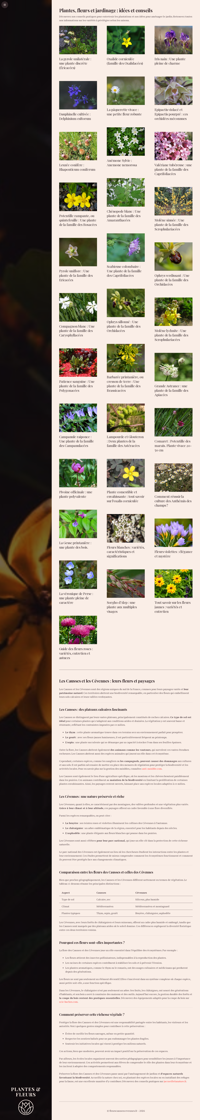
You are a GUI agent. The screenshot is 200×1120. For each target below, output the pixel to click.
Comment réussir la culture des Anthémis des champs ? (173, 501)
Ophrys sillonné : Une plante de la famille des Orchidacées (123, 326)
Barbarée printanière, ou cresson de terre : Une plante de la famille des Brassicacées (125, 383)
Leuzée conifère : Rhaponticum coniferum (77, 167)
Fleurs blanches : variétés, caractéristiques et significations (125, 551)
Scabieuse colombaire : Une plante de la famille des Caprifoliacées (124, 271)
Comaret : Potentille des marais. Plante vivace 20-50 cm (173, 445)
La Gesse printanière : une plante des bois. (75, 544)
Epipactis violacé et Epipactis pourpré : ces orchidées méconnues (171, 114)
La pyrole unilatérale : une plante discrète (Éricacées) (75, 63)
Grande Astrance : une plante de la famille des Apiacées (171, 390)
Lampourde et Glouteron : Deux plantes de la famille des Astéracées (125, 441)
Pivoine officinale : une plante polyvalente (75, 494)
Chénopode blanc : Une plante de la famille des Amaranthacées (124, 215)
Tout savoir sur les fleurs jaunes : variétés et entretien (172, 607)
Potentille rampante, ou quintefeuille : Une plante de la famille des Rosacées (78, 220)
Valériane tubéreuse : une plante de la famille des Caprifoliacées (173, 169)
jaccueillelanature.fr (175, 1081)
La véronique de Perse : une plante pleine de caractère (76, 598)
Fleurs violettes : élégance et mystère (173, 553)
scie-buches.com (68, 1001)
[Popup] (4, 4)
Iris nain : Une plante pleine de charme (170, 61)
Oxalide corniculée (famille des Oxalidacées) (125, 61)
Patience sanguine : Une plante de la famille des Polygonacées (77, 386)
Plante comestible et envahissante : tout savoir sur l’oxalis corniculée (125, 496)
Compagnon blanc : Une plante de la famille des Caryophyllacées (77, 330)
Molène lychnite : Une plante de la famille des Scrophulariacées (171, 335)
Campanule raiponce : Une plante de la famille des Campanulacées (76, 441)
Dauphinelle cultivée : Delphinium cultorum (75, 116)
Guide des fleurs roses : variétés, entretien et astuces (76, 653)
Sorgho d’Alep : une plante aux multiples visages (122, 607)
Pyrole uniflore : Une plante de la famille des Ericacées (76, 275)
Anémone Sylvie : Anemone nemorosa (122, 162)
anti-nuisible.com (152, 768)
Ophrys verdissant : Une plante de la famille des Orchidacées (172, 280)
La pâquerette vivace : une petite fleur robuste (124, 111)
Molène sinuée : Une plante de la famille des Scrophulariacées (171, 224)
